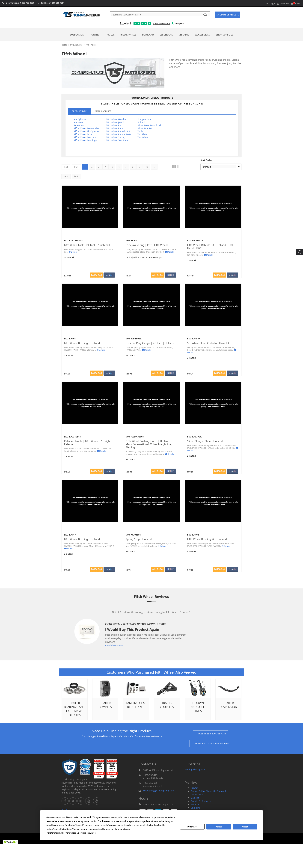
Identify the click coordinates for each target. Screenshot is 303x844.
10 (147, 166)
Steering (184, 34)
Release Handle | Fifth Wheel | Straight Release (87, 443)
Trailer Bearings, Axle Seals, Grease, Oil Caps (74, 709)
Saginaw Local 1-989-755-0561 (212, 743)
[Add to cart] (96, 275)
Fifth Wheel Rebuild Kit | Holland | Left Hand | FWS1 (210, 247)
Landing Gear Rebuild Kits (136, 705)
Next (66, 176)
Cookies (195, 797)
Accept (245, 827)
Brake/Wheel (128, 34)
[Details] (109, 275)
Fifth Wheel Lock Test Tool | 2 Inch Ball (87, 245)
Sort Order (206, 160)
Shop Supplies (224, 34)
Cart (297, 3)
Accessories (202, 34)
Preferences (192, 827)
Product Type (79, 111)
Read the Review (132, 645)
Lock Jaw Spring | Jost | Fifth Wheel (147, 245)
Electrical (166, 34)
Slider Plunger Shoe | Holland (205, 441)
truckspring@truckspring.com (158, 790)
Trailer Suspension (228, 705)
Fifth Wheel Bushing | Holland (82, 343)
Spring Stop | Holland (139, 539)
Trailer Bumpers (105, 705)
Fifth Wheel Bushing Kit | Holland (207, 539)
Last (76, 176)
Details (74, 251)
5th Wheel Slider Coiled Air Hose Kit (208, 343)
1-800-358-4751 (57, 2)
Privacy (194, 787)
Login (273, 3)
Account (284, 3)
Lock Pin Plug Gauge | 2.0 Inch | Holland (150, 343)
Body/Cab (148, 34)
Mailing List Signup (195, 769)
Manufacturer (103, 111)
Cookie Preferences (201, 801)
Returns (195, 804)
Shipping (195, 807)
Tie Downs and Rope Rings (197, 707)
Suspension (77, 34)
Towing (94, 34)
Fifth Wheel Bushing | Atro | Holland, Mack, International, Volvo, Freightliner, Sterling (149, 444)
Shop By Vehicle (226, 14)
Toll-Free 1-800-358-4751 (212, 733)
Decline (219, 827)
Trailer (109, 34)
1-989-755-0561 (27, 2)
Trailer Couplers (167, 705)
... (154, 166)
